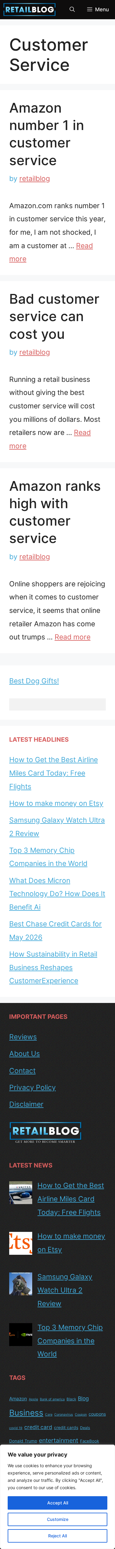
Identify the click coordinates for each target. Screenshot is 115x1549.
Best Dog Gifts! (34, 681)
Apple (33, 1399)
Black (71, 1399)
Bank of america (52, 1399)
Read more (72, 637)
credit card (38, 1427)
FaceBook (89, 1441)
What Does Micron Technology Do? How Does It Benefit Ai (57, 893)
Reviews (23, 1037)
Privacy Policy (32, 1087)
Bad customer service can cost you (54, 316)
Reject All (57, 1535)
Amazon (18, 1399)
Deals (85, 1427)
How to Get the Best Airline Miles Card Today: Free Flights (53, 773)
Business (26, 1412)
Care (48, 1415)
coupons (97, 1414)
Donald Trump (23, 1441)
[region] (57, 1497)
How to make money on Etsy (56, 803)
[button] (72, 9)
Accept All (57, 1502)
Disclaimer (26, 1104)
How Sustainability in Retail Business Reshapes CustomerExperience (53, 967)
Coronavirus (63, 1415)
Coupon (81, 1415)
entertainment (58, 1440)
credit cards (66, 1427)
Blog (83, 1398)
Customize (57, 1519)
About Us (24, 1053)
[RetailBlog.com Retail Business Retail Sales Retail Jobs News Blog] (29, 9)
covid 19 (15, 1428)
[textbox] (57, 704)
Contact (22, 1070)
